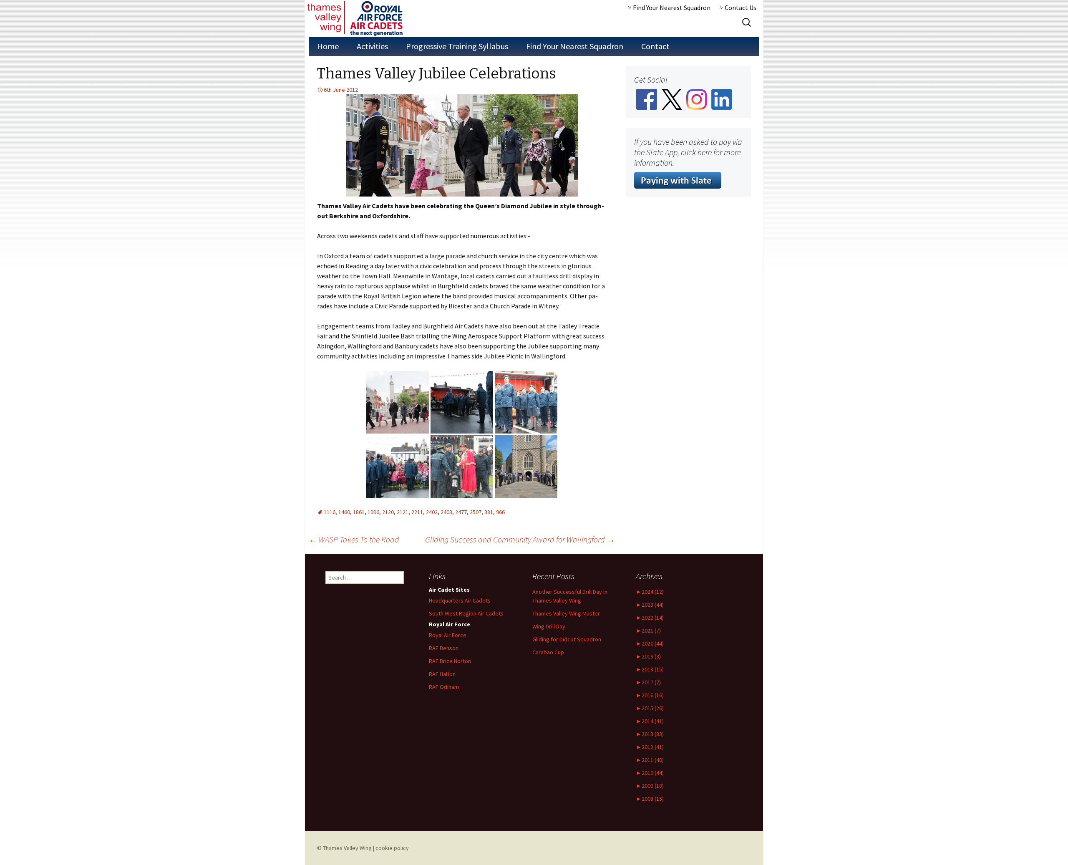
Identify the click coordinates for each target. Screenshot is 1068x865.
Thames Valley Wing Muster (566, 613)
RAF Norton (450, 661)
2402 (432, 512)
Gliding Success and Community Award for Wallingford (520, 539)
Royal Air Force (447, 635)
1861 (359, 512)
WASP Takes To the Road (354, 539)
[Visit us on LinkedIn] (721, 98)
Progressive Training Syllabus (457, 46)
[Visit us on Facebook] (646, 98)
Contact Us (740, 7)
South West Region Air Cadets (466, 613)
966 (500, 512)
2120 (388, 512)
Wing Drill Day (548, 626)
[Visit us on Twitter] (671, 98)
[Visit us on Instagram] (696, 98)
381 (488, 512)
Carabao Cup (548, 652)
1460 (344, 512)
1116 (329, 512)
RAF (442, 674)
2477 (461, 512)
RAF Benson (443, 648)
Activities (372, 46)
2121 (402, 512)
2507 (475, 512)
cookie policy (392, 848)
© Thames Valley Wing (344, 848)
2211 (417, 512)
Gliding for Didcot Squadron (566, 639)
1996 (373, 512)
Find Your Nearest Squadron (671, 7)
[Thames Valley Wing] (355, 18)
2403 (446, 512)
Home (328, 46)
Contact (655, 46)
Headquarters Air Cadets (460, 600)
